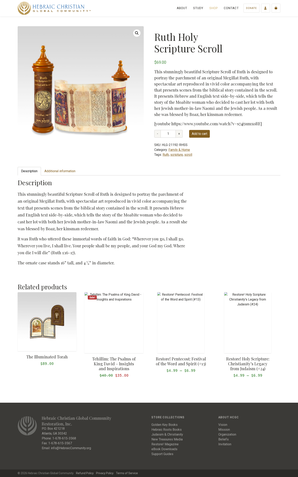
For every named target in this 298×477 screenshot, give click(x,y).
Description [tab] (29, 171)
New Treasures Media (167, 439)
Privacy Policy (105, 473)
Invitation (224, 444)
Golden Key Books (164, 425)
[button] (136, 33)
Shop (213, 8)
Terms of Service (127, 473)
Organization (227, 434)
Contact (231, 8)
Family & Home (179, 150)
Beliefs (223, 439)
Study (198, 8)
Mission (224, 430)
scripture (176, 155)
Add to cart (199, 134)
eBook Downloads (164, 449)
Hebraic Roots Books (166, 430)
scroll (188, 155)
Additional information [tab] (59, 171)
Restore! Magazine (165, 444)
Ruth (166, 155)
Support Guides (162, 454)
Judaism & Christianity (167, 434)
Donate (251, 8)
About (182, 8)
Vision (222, 425)
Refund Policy (85, 473)
